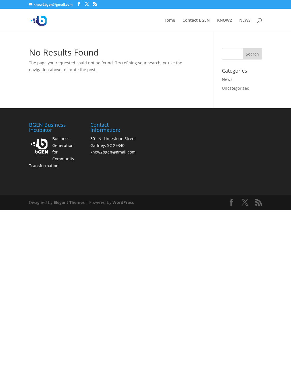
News (227, 79)
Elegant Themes (69, 202)
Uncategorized (236, 88)
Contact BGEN (196, 20)
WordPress (123, 202)
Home (169, 20)
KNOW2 (224, 20)
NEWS (245, 20)
